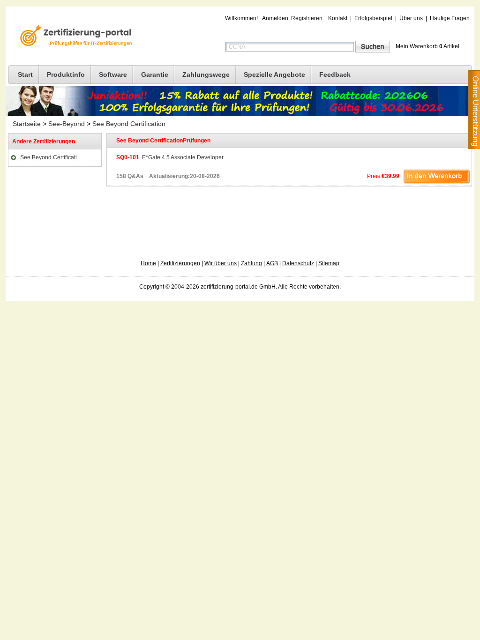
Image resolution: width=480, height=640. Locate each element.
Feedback (335, 74)
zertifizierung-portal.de (74, 36)
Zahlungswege (206, 74)
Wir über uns (220, 263)
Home (148, 263)
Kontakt (337, 18)
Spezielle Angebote (274, 74)
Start (25, 74)
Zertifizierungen (180, 263)
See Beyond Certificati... (50, 157)
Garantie (154, 74)
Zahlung (251, 263)
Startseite (27, 123)
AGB (272, 263)
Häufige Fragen (450, 18)
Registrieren (306, 18)
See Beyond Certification (128, 123)
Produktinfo (66, 74)
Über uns (411, 18)
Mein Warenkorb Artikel (427, 46)
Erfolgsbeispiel (373, 18)
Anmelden (275, 18)
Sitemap (328, 263)
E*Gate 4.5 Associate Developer (170, 157)
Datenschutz (298, 263)
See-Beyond (66, 123)
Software (113, 74)
